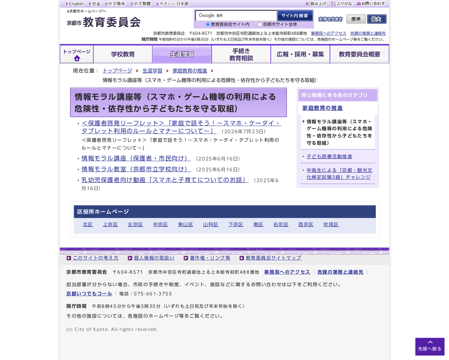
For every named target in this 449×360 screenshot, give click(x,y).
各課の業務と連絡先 (368, 33)
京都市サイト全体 (280, 24)
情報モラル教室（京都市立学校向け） (136, 169)
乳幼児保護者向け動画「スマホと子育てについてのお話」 (165, 180)
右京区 (281, 224)
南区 (258, 224)
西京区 (306, 224)
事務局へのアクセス (328, 33)
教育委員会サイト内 (230, 24)
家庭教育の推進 (190, 70)
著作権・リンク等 (210, 257)
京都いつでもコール (89, 293)
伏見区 (331, 224)
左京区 (135, 224)
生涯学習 (152, 70)
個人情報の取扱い (154, 257)
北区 (88, 224)
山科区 (210, 224)
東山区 (185, 224)
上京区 (110, 224)
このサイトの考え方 (96, 257)
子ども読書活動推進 (329, 156)
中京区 (160, 224)
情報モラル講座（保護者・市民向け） (136, 158)
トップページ (117, 70)
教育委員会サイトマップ (274, 257)
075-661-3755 (153, 294)
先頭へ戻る (430, 349)
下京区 (236, 224)
